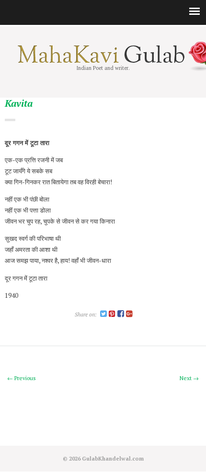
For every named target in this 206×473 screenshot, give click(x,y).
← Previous (21, 378)
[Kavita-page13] (103, 314)
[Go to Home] (103, 60)
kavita (19, 104)
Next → (189, 378)
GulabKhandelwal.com (113, 458)
